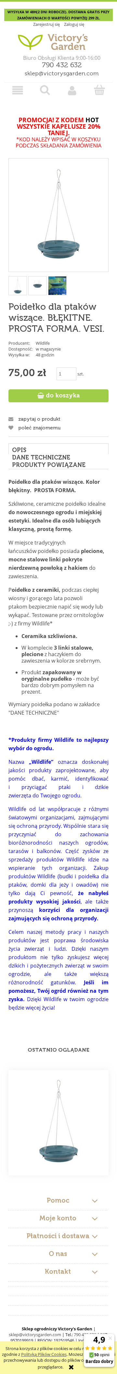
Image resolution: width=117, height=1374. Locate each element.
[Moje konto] (72, 90)
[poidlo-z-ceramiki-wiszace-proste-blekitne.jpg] (57, 285)
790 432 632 (62, 65)
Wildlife (43, 343)
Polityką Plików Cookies (44, 1354)
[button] (18, 90)
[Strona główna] (58, 39)
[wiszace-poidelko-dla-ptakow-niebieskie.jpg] (18, 286)
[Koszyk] (99, 90)
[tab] (58, 448)
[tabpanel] (58, 751)
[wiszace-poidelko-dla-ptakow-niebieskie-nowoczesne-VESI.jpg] (37, 285)
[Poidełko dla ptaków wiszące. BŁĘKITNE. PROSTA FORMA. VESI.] (58, 1122)
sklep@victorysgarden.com (62, 74)
